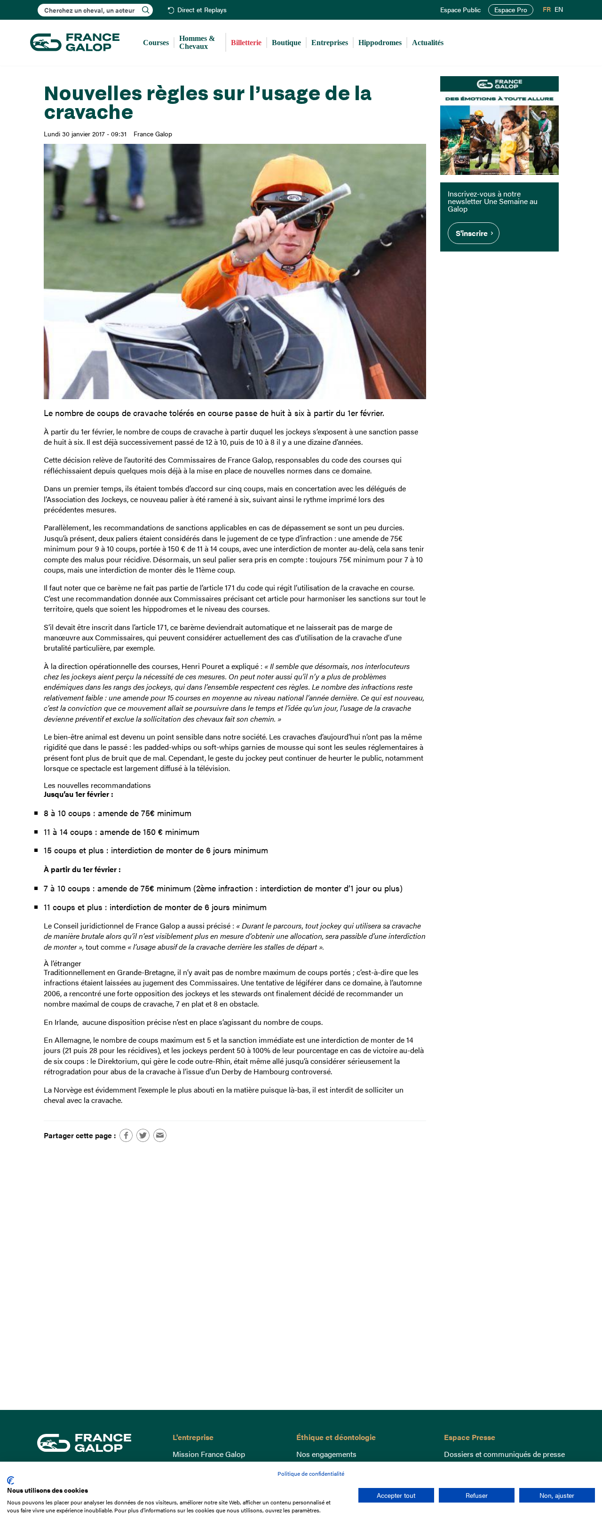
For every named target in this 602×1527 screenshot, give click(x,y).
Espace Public (460, 10)
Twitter (143, 1135)
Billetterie (246, 43)
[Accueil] (74, 42)
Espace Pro (510, 9)
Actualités (428, 43)
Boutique (286, 43)
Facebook (126, 1135)
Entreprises (329, 43)
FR (547, 9)
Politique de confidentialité (310, 1473)
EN (558, 9)
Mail (159, 1135)
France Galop (97, 1442)
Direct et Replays (202, 10)
